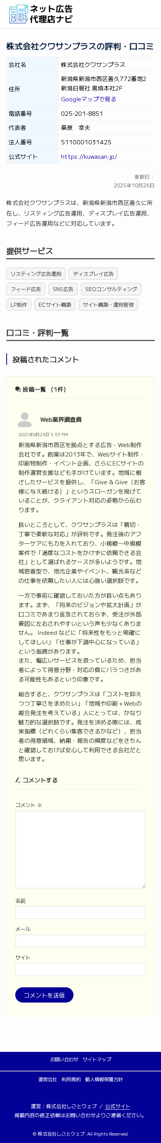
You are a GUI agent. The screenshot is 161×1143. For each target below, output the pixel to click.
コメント (28, 805)
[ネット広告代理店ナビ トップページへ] (80, 14)
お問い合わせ (64, 1059)
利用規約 (71, 1079)
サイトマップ (97, 1059)
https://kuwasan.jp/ (89, 156)
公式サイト (118, 1106)
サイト (22, 957)
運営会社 (47, 1079)
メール (22, 929)
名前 (20, 900)
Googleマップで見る (88, 99)
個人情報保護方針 (104, 1079)
